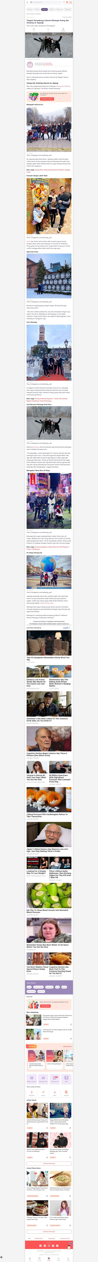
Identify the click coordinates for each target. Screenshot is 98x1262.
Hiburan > (33, 14)
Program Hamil (55, 1196)
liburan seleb (49, 987)
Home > (29, 14)
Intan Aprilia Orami (48, 64)
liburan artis (41, 991)
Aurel (28, 241)
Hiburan (30, 9)
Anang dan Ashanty (63, 86)
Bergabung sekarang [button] (47, 99)
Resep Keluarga (31, 1225)
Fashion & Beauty (55, 1225)
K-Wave (37, 9)
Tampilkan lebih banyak (49, 1163)
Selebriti (44, 9)
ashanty (64, 987)
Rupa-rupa (59, 9)
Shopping (67, 9)
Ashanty (36, 447)
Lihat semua (67, 1046)
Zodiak (51, 9)
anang (57, 987)
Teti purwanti (48, 63)
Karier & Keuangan (32, 1196)
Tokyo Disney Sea (46, 603)
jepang (29, 987)
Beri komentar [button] (45, 1006)
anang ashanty (31, 991)
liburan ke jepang (38, 987)
